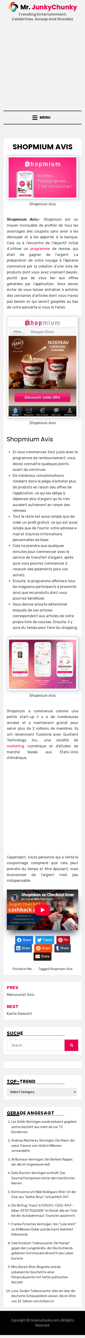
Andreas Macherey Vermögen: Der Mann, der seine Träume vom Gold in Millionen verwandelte (43, 1146)
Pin (65, 940)
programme (40, 249)
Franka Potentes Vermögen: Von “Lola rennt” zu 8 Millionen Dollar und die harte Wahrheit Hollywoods (43, 1229)
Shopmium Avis (61, 969)
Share (26, 940)
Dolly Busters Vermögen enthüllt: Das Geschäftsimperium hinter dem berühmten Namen (43, 1178)
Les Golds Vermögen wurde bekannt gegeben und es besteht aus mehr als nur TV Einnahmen (44, 1127)
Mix (29, 969)
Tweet (47, 940)
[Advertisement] (42, 67)
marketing (17, 746)
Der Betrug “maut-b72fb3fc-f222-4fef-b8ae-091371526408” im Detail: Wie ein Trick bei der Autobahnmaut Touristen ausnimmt (44, 1211)
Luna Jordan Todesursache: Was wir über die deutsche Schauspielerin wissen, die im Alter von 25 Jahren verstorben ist (43, 1296)
